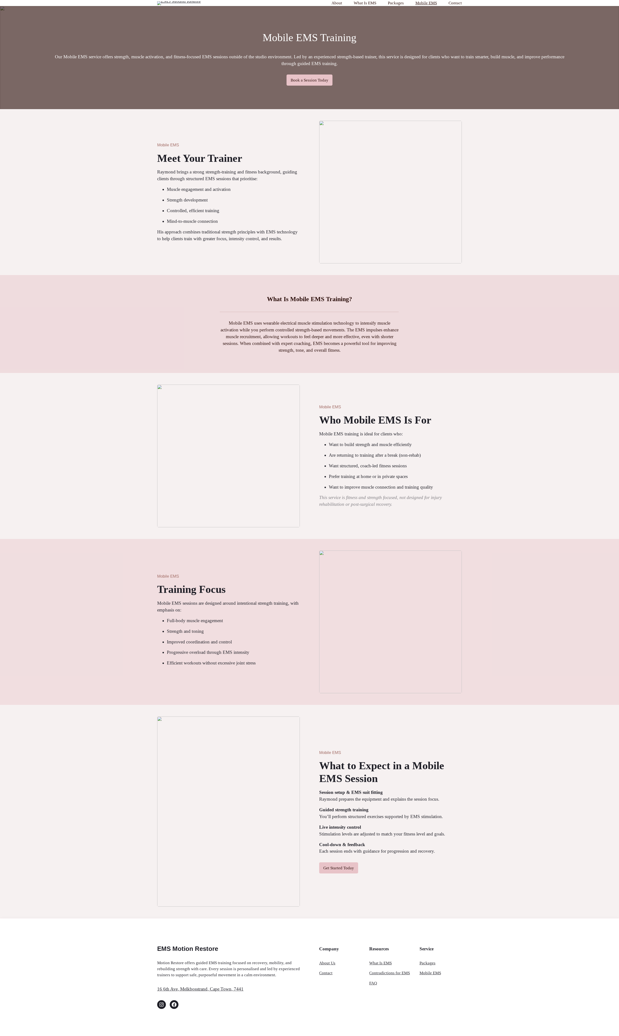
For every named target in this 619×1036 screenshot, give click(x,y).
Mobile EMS (430, 973)
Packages (427, 963)
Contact (325, 973)
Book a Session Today (309, 80)
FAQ (373, 983)
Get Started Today (338, 868)
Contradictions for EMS (389, 973)
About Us (327, 963)
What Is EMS (380, 963)
